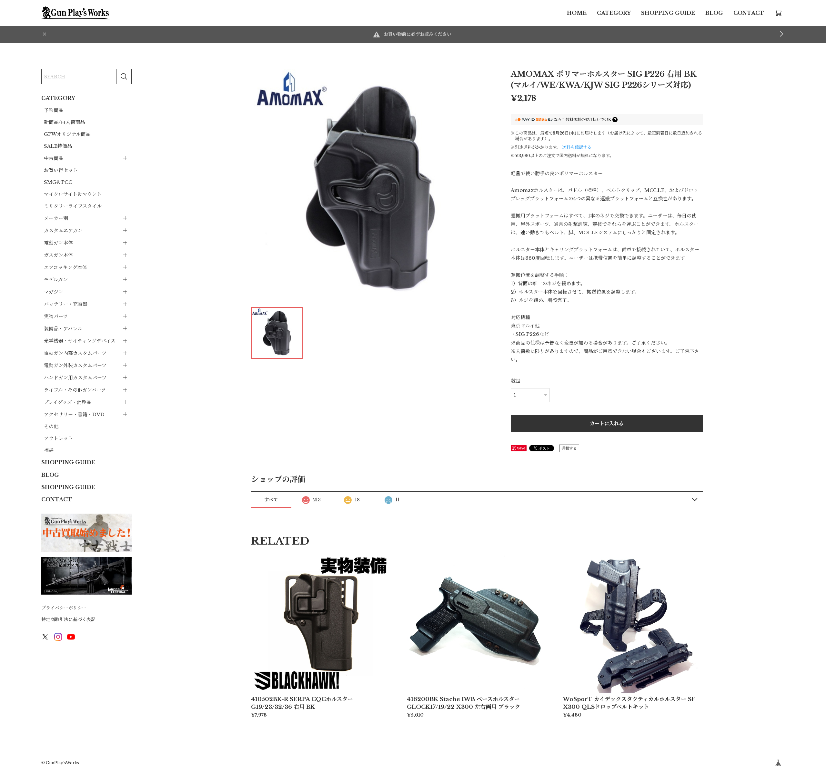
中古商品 (53, 158)
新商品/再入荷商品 (64, 122)
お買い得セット (61, 170)
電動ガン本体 (58, 243)
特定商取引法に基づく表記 (68, 619)
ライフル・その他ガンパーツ (75, 390)
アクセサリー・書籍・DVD (74, 414)
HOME (577, 13)
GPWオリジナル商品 (67, 134)
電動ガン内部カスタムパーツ (75, 353)
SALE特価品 (58, 146)
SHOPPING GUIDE (668, 13)
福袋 (49, 450)
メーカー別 (56, 218)
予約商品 (53, 110)
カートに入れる (607, 423)
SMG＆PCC (58, 182)
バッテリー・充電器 (65, 304)
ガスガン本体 (58, 255)
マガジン (53, 292)
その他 (51, 426)
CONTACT (748, 13)
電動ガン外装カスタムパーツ (75, 365)
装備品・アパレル (63, 329)
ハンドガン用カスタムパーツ (75, 378)
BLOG (714, 13)
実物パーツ (56, 316)
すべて (271, 500)
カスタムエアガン (63, 230)
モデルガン (56, 279)
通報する (569, 448)
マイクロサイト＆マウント (73, 194)
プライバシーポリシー (63, 608)
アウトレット (58, 438)
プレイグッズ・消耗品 (67, 402)
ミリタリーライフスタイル (73, 206)
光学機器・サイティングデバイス (80, 341)
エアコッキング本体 (65, 267)
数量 (515, 381)
